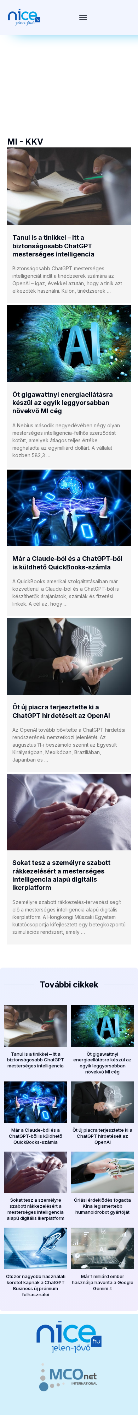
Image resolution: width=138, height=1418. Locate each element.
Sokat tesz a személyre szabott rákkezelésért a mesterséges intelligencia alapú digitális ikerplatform (35, 1209)
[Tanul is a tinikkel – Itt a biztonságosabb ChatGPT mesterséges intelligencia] (69, 186)
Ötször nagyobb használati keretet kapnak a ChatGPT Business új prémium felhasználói (35, 1285)
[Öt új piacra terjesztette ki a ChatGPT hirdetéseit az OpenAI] (69, 656)
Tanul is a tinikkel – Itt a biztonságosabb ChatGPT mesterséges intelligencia (53, 246)
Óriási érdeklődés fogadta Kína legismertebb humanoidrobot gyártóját (102, 1206)
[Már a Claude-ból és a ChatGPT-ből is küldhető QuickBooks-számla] (69, 508)
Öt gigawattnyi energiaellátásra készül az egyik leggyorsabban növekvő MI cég (62, 403)
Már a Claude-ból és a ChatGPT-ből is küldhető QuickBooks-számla (35, 1136)
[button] (83, 17)
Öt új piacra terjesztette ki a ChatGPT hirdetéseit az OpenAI (102, 1136)
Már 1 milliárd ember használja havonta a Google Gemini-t (102, 1282)
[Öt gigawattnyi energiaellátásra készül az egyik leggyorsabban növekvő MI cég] (69, 343)
